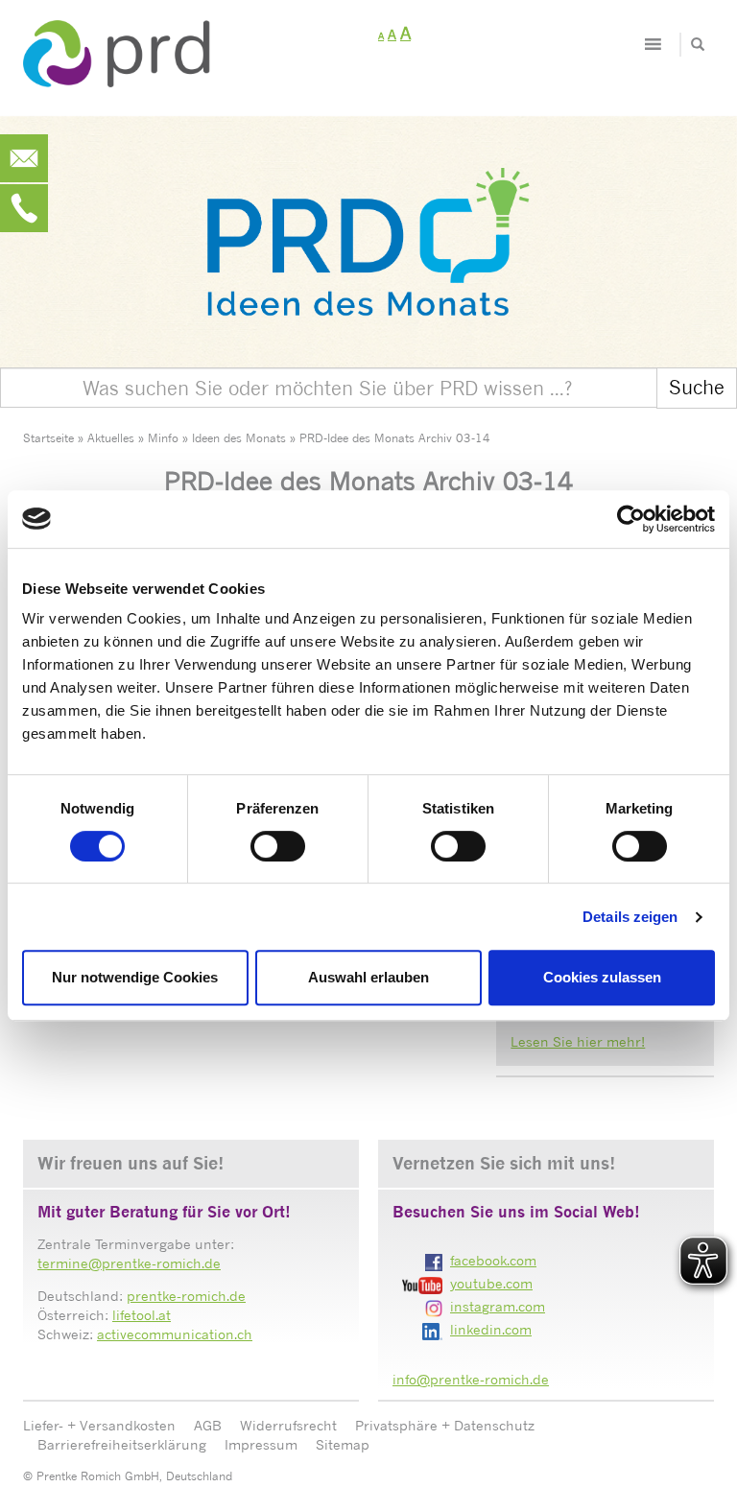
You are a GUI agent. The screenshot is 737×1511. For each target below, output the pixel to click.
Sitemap (342, 1444)
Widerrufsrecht (288, 1425)
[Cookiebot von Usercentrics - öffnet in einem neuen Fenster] (631, 519)
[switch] (277, 846)
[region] (368, 227)
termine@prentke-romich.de (129, 1263)
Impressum (261, 1444)
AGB (208, 1425)
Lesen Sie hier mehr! (578, 1041)
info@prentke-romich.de (470, 1379)
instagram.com (497, 1306)
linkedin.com (491, 1329)
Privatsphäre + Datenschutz (445, 1425)
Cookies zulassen (602, 977)
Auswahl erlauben (368, 977)
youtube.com (491, 1283)
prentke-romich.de (186, 1295)
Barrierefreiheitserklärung (121, 1444)
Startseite (48, 438)
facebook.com (493, 1260)
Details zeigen (630, 917)
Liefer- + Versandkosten (99, 1425)
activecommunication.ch (174, 1334)
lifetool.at (141, 1315)
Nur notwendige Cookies (135, 977)
